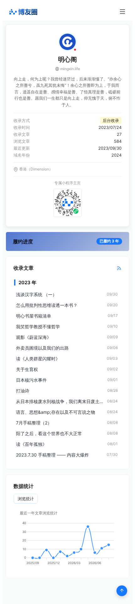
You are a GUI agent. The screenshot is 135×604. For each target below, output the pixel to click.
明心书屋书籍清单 (33, 316)
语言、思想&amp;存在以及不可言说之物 (55, 412)
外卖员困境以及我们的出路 (42, 348)
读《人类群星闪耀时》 (38, 358)
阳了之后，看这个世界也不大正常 (49, 433)
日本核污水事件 (31, 380)
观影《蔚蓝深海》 (33, 337)
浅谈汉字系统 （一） (36, 294)
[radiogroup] (26, 499)
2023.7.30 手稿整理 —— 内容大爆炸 (52, 454)
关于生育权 (27, 369)
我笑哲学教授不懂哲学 (38, 326)
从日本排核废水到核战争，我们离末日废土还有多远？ (69, 401)
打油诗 (22, 390)
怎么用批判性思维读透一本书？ (47, 305)
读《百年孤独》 (31, 444)
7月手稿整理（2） (34, 422)
